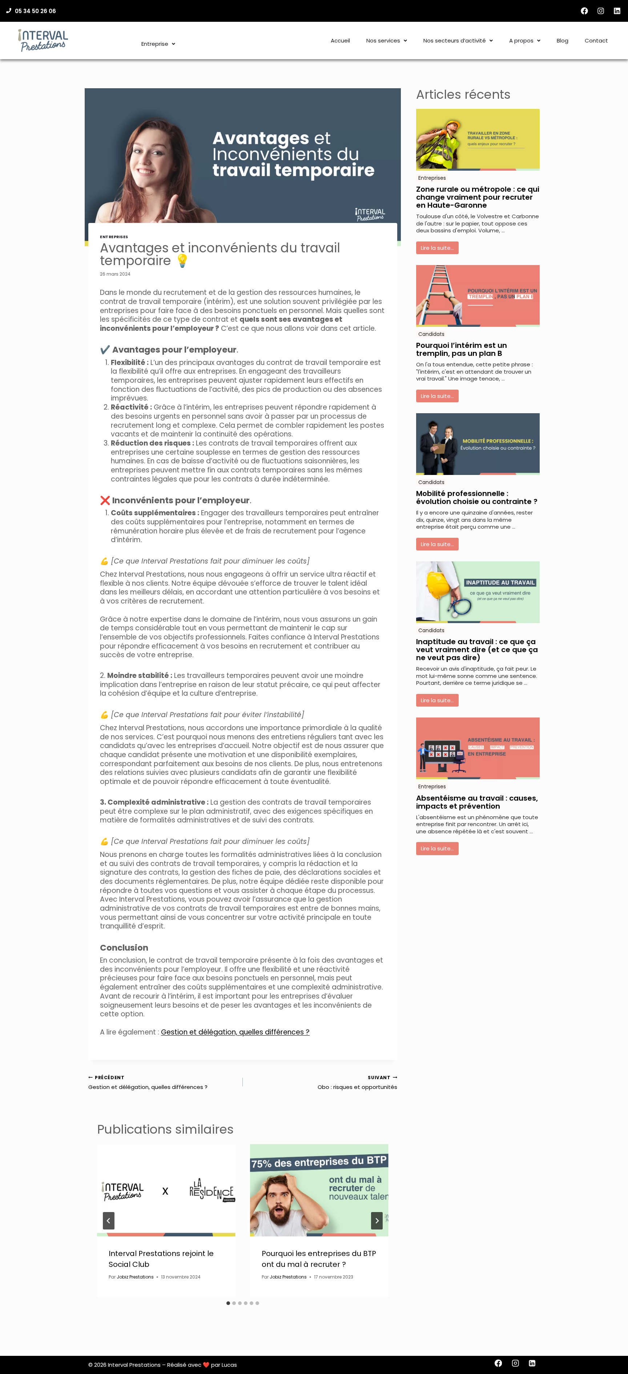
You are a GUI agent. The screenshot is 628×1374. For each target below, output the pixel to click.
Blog (562, 40)
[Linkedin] (617, 11)
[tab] (228, 1303)
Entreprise (154, 44)
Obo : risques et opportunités (357, 1082)
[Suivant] (377, 1220)
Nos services (383, 40)
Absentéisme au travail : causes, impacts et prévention (477, 802)
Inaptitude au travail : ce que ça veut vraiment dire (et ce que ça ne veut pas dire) (477, 650)
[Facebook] (584, 11)
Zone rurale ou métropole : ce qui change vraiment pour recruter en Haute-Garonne (477, 197)
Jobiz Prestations (135, 1277)
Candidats (431, 334)
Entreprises (114, 237)
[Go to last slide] (108, 1220)
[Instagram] (600, 11)
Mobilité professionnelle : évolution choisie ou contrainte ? (477, 497)
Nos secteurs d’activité (454, 40)
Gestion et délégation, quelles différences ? (235, 1032)
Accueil (340, 40)
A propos (521, 40)
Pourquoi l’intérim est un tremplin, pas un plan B (461, 349)
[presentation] (166, 1190)
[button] (158, 44)
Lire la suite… (437, 248)
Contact (596, 40)
